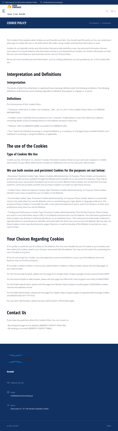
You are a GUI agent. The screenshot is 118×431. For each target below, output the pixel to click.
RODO (109, 426)
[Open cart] (112, 11)
